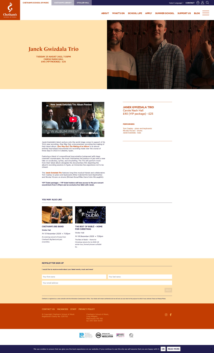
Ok (163, 349)
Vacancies (62, 309)
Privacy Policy (162, 298)
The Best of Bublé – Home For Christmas (88, 227)
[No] (211, 349)
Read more (173, 349)
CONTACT (190, 3)
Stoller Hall (83, 3)
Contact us (48, 309)
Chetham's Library (63, 3)
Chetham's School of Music (10, 10)
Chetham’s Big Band (53, 226)
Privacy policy (87, 309)
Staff (73, 309)
